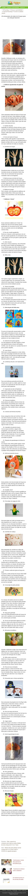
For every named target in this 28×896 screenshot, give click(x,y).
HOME (4, 7)
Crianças (9, 890)
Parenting (6, 10)
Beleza (4, 890)
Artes (19, 890)
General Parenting (7, 11)
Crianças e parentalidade (13, 7)
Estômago (14, 890)
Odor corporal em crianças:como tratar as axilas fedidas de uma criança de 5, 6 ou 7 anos (11, 843)
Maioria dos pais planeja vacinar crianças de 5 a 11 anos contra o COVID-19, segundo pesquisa (11, 849)
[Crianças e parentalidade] (14, 4)
